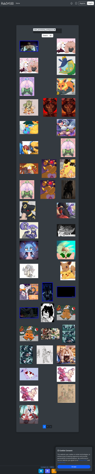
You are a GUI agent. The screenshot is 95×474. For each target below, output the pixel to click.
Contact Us (44, 467)
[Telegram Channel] (41, 471)
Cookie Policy (61, 462)
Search (45, 35)
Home (18, 3)
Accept (74, 467)
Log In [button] (90, 3)
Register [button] (83, 3)
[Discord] (47, 471)
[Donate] (53, 471)
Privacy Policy (83, 460)
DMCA (52, 467)
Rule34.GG (7, 3)
